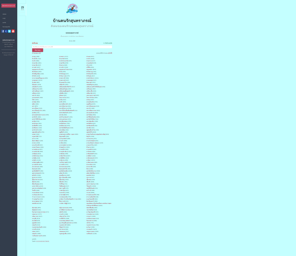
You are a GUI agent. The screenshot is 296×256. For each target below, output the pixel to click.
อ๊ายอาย (88, 147)
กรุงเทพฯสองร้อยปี (37, 227)
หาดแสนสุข (89, 80)
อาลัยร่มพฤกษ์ (90, 158)
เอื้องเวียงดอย (35, 184)
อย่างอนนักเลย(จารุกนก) (38, 115)
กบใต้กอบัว (89, 233)
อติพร (33, 104)
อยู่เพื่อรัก (61, 132)
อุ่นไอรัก (34, 175)
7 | (45, 241)
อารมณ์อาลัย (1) (63, 151)
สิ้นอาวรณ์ (62, 201)
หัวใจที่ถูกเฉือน (36, 74)
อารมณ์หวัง (89, 149)
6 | (44, 241)
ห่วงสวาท (89, 61)
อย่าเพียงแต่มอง (63, 121)
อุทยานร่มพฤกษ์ (36, 173)
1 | (36, 241)
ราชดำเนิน (62, 190)
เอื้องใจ (34, 181)
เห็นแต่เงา (34, 84)
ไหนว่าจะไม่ (62, 97)
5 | (42, 241)
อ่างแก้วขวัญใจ (90, 140)
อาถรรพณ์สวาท (63, 145)
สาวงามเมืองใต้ (90, 197)
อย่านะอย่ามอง (63, 119)
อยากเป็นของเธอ (91, 106)
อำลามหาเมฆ (63, 166)
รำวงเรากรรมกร (36, 197)
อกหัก (60, 102)
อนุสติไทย (89, 104)
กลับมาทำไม (62, 216)
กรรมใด (34, 229)
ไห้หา (33, 99)
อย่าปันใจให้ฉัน (90, 119)
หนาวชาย (62, 229)
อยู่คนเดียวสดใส (36, 132)
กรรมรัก (61, 214)
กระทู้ (4, 18)
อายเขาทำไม (90, 145)
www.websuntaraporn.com (8, 5)
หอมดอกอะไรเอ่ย (64, 69)
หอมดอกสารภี (36, 69)
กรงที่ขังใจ (62, 218)
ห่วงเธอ (88, 56)
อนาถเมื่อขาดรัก (63, 104)
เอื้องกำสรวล (35, 179)
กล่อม (33, 231)
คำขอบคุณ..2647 (36, 53)
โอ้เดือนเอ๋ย (62, 186)
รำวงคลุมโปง (35, 199)
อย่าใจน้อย (89, 115)
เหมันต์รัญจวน (90, 84)
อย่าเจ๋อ (61, 115)
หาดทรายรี (62, 78)
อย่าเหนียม (62, 130)
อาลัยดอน (34, 153)
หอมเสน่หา (89, 69)
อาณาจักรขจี (35, 145)
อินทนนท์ (34, 169)
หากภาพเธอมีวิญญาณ (38, 78)
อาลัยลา (88, 160)
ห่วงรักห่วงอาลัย (63, 61)
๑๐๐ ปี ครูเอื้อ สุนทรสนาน (66, 223)
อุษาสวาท (34, 177)
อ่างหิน (61, 143)
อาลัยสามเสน (90, 162)
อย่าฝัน (34, 121)
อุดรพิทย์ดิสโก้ (36, 171)
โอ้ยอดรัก (89, 186)
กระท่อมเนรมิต (63, 197)
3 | (39, 241)
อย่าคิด (34, 112)
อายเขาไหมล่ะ (36, 147)
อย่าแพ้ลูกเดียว (90, 121)
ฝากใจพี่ (34, 220)
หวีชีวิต (88, 67)
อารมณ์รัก (62, 149)
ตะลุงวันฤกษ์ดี (90, 199)
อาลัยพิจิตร (62, 158)
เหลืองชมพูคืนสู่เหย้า (64, 91)
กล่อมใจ (34, 225)
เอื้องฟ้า (88, 181)
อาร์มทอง (89, 151)
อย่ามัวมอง (35, 123)
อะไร (33, 138)
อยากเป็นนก (35, 108)
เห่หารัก (34, 95)
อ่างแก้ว (61, 140)
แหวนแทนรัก (35, 97)
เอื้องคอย (88, 179)
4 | (41, 241)
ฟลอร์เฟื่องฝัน (90, 207)
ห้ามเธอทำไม (63, 82)
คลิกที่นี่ (110, 53)
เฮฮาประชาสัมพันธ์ (37, 188)
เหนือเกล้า (62, 84)
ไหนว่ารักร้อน (90, 97)
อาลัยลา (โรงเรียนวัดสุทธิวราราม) (68, 199)
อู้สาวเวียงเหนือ (63, 177)
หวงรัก (88, 58)
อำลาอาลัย (89, 166)
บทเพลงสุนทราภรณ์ (72, 33)
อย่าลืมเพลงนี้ (90, 125)
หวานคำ (34, 67)
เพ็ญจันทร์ (34, 210)
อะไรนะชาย (89, 138)
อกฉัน (61, 99)
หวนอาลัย (34, 65)
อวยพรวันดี (35, 136)
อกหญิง (34, 102)
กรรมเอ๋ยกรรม (90, 214)
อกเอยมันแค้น (90, 102)
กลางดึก (34, 218)
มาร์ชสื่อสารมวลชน (64, 210)
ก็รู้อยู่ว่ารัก (62, 227)
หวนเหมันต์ (89, 63)
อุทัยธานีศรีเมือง (90, 173)
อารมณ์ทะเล (35, 149)
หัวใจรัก (34, 76)
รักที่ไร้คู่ (61, 184)
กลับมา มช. (35, 216)
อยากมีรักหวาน (63, 108)
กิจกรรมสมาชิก (6, 27)
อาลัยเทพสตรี (90, 153)
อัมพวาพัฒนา (35, 140)
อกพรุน (88, 99)
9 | (48, 241)
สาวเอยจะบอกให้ (91, 194)
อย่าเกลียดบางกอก (91, 110)
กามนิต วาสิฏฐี (63, 203)
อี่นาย (87, 169)
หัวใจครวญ (89, 71)
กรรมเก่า (88, 216)
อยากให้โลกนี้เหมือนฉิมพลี (66, 110)
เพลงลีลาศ (35, 203)
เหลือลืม (61, 93)
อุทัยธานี (61, 173)
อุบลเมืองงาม (62, 175)
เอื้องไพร (61, 181)
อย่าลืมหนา (35, 128)
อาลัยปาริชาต (63, 156)
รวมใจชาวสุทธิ (63, 162)
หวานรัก (61, 67)
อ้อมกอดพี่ (62, 136)
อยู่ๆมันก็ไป (89, 132)
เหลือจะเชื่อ (89, 91)
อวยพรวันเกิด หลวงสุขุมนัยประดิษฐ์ (95, 134)
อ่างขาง (34, 143)
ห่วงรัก (34, 61)
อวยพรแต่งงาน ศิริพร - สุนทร (67, 134)
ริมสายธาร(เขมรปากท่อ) (39, 212)
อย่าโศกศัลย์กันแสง (64, 128)
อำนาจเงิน (89, 164)
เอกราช (88, 177)
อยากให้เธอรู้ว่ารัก (37, 110)
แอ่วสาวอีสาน (36, 186)
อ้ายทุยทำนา (62, 147)
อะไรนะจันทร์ (63, 138)
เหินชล (61, 95)
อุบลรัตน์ (88, 175)
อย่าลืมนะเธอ (63, 125)
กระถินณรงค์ (35, 194)
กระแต (88, 192)
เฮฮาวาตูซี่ (62, 188)
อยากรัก (88, 108)
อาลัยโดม (62, 153)
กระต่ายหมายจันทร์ (64, 220)
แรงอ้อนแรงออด (90, 218)
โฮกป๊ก (34, 190)
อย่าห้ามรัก (35, 130)
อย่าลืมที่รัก (35, 125)
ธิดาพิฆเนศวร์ (90, 201)
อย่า (33, 106)
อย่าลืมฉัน (89, 123)
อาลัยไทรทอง (35, 156)
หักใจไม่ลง (35, 71)
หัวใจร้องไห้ (89, 74)
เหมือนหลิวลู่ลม (63, 89)
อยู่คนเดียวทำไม (90, 130)
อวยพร (34, 134)
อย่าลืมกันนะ (62, 123)
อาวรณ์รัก (62, 164)
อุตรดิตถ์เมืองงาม (91, 171)
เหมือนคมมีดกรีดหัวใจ (65, 86)
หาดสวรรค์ (62, 80)
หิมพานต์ (88, 82)
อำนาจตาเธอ (35, 166)
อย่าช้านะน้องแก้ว (64, 117)
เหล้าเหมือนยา (36, 91)
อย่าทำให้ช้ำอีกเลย (37, 119)
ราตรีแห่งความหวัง (37, 235)
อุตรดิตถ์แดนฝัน (63, 171)
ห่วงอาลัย (34, 63)
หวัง (87, 65)
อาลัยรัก (34, 160)
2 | (38, 241)
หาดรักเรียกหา (90, 78)
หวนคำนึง (62, 63)
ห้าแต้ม (34, 82)
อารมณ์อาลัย (35, 151)
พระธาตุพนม (35, 201)
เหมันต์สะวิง (35, 86)
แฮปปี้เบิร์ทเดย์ (90, 188)
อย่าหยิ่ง (88, 128)
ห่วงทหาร (62, 56)
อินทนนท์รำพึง (63, 169)
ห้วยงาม (61, 65)
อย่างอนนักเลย (90, 112)
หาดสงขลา (35, 80)
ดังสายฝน (34, 207)
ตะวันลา (88, 227)
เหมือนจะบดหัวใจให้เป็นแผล (94, 86)
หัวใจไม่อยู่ (62, 74)
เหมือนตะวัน (35, 89)
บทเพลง (4, 14)
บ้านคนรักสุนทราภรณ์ (72, 20)
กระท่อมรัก (89, 229)
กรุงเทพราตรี (62, 225)
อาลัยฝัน (34, 158)
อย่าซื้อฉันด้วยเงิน (91, 117)
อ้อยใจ (88, 136)
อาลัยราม (61, 160)
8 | (47, 241)
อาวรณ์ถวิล (35, 164)
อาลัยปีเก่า (89, 156)
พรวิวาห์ (88, 190)
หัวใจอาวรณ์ (62, 76)
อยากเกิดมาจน (63, 106)
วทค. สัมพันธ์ (89, 210)
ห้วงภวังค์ (61, 58)
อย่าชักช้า (34, 117)
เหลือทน (34, 93)
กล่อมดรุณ (62, 231)
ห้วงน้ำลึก (34, 58)
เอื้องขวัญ (61, 179)
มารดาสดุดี (62, 194)
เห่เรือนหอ (89, 89)
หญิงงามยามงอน (63, 207)
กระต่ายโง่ (62, 192)
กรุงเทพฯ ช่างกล (90, 225)
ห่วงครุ (34, 56)
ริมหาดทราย (89, 220)
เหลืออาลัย (89, 93)
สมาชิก (4, 22)
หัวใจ (60, 71)
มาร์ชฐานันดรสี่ (90, 212)
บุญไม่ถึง (34, 223)
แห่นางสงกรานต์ (90, 95)
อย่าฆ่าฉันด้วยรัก (63, 112)
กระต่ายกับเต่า (36, 192)
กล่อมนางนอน (90, 231)
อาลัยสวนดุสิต (36, 162)
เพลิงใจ (61, 212)
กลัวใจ (88, 223)
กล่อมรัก (34, 233)
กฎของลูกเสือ (63, 233)
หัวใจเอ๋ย (88, 76)
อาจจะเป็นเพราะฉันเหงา (93, 143)
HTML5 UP (10, 55)
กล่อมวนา (34, 214)
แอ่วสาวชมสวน (90, 184)
